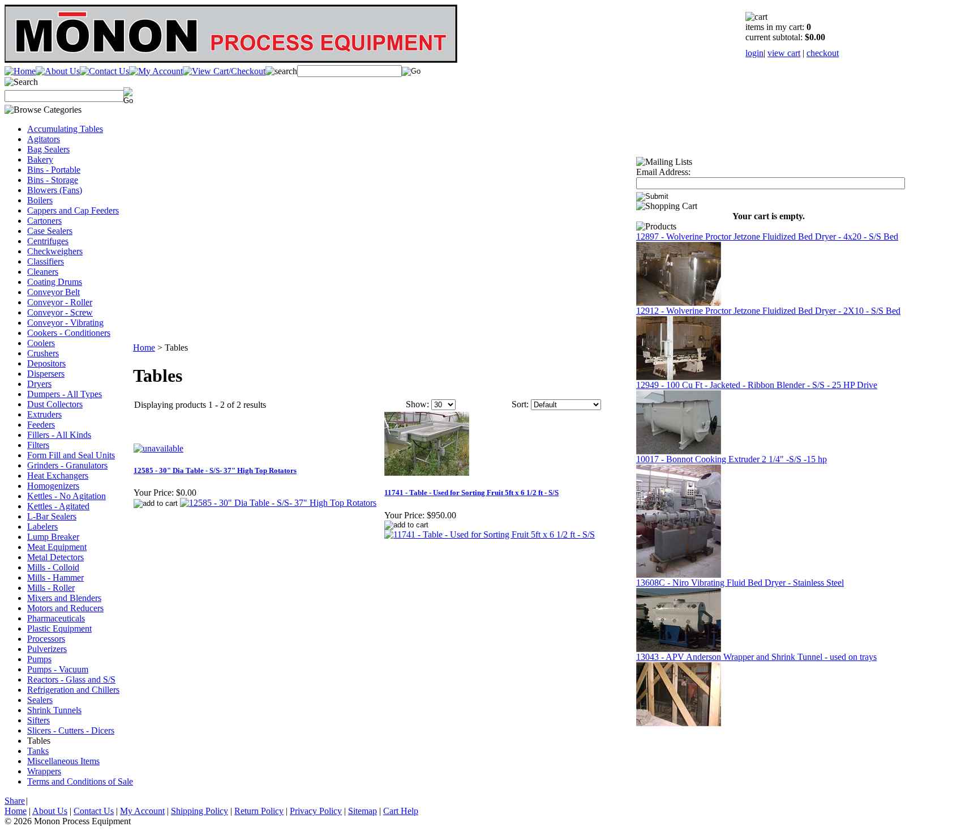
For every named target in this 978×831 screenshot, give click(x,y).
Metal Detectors (55, 557)
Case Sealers (49, 231)
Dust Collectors (55, 404)
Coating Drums (54, 282)
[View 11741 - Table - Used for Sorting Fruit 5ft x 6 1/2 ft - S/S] (489, 534)
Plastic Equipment (59, 628)
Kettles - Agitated (58, 506)
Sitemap (362, 811)
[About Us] (58, 71)
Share (15, 801)
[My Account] (156, 71)
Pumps (39, 659)
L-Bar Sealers (51, 516)
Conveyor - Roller (59, 302)
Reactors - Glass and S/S (71, 679)
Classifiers (45, 261)
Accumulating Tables (65, 129)
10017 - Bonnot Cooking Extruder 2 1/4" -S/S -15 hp (731, 459)
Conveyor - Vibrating (65, 322)
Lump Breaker (53, 537)
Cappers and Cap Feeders (73, 210)
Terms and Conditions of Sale (80, 781)
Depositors (46, 363)
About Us (49, 811)
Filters (38, 445)
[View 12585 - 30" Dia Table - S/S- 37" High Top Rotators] (278, 503)
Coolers (41, 343)
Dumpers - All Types (64, 394)
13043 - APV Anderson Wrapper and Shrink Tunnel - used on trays (756, 657)
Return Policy (259, 811)
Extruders (44, 414)
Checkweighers (55, 251)
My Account (142, 811)
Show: (417, 404)
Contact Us (94, 811)
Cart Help (400, 811)
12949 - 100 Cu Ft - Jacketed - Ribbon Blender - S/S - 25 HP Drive (756, 385)
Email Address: (663, 172)
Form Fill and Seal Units (71, 455)
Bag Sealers (48, 149)
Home (144, 347)
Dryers (39, 384)
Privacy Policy (316, 811)
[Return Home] (20, 71)
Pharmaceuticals (56, 618)
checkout (823, 53)
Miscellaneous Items (63, 761)
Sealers (40, 700)
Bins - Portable (53, 169)
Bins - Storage (52, 180)
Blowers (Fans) (54, 190)
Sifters (38, 720)
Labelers (42, 526)
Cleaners (42, 271)
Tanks (38, 751)
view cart (783, 53)
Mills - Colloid (53, 567)
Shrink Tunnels (54, 710)
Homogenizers (53, 486)
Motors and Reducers (65, 608)
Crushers (43, 353)
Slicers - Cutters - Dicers (70, 730)
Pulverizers (47, 649)
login (754, 53)
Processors (46, 639)
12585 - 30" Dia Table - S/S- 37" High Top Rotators (215, 470)
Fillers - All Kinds (59, 435)
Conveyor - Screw (60, 312)
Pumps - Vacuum (57, 669)
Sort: (520, 404)
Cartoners (44, 220)
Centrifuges (47, 241)
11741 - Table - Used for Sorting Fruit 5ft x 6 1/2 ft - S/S (471, 492)
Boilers (40, 200)
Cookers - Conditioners (68, 333)
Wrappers (44, 771)
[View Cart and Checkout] (224, 71)
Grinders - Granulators (67, 465)
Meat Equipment (57, 547)
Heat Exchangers (57, 475)
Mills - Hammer (55, 577)
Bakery (40, 159)
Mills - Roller (51, 588)
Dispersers (46, 373)
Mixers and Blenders (64, 598)
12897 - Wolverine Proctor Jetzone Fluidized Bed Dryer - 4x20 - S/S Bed (767, 236)
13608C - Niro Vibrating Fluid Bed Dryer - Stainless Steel (740, 582)
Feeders (41, 424)
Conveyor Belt (53, 292)
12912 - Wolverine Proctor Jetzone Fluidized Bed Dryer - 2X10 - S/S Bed (768, 311)
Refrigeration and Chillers (73, 689)
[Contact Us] (104, 71)
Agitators (43, 139)
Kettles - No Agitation (66, 496)
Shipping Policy (199, 811)
